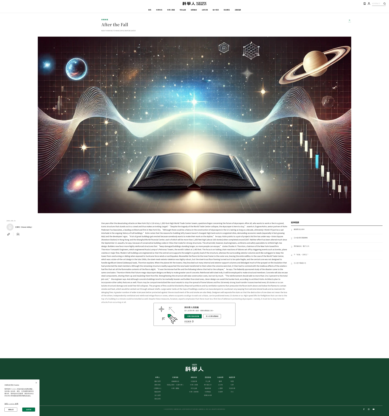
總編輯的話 (175, 381)
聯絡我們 (157, 392)
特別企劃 (183, 10)
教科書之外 (208, 385)
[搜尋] (384, 3)
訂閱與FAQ (157, 388)
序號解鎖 (187, 321)
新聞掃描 (104, 19)
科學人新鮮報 (193, 392)
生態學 (220, 392)
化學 (232, 385)
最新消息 (157, 385)
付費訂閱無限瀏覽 (193, 316)
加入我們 (157, 395)
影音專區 (227, 10)
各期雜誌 (194, 10)
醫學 (220, 381)
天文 (232, 392)
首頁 (149, 10)
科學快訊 (159, 10)
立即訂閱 (205, 10)
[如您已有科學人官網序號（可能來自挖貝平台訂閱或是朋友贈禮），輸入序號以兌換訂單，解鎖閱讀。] (192, 321)
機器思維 (208, 388)
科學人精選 (171, 10)
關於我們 (157, 381)
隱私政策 (157, 399)
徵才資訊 (216, 10)
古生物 (220, 385)
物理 (232, 381)
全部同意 (28, 410)
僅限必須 (10, 410)
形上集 (208, 381)
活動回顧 (238, 10)
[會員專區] (369, 3)
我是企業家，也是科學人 (175, 385)
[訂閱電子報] (364, 3)
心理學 (220, 388)
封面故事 (194, 381)
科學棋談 (208, 392)
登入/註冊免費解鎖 (212, 316)
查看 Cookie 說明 (11, 404)
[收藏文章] (18, 234)
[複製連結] (8, 234)
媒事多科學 (208, 395)
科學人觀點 (175, 388)
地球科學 (232, 388)
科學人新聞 (194, 385)
